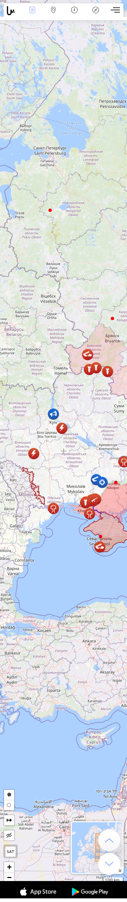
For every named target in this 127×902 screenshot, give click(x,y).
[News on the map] (13, 10)
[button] (116, 482)
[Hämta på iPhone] (39, 892)
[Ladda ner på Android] (90, 892)
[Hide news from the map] (9, 835)
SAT (11, 851)
